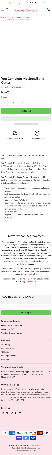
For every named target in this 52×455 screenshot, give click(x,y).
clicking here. (31, 281)
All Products (13, 445)
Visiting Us (5, 352)
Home (3, 17)
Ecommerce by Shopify (29, 451)
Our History (5, 344)
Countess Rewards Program (11, 333)
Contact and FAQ (7, 329)
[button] (26, 118)
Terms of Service (37, 445)
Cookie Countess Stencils (19, 17)
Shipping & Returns (8, 356)
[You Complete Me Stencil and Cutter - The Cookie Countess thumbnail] (5, 78)
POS (16, 451)
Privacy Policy (24, 445)
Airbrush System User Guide (11, 325)
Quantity (4, 97)
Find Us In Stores (7, 348)
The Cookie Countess (12, 87)
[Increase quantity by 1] (22, 102)
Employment (6, 359)
